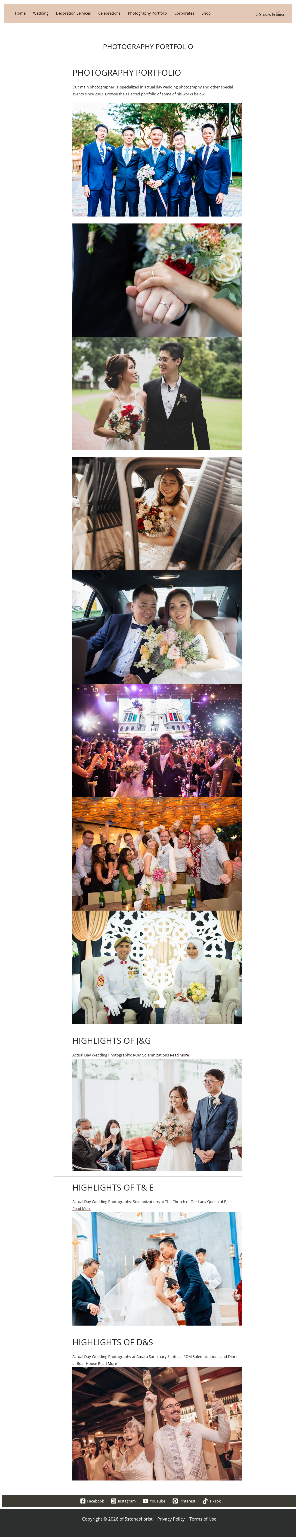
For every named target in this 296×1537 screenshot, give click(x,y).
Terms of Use (202, 1519)
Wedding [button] (41, 13)
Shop (206, 13)
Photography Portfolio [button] (147, 13)
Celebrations (109, 13)
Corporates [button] (184, 13)
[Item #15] (157, 966)
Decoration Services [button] (73, 13)
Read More (179, 1055)
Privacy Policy (171, 1519)
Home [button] (20, 13)
